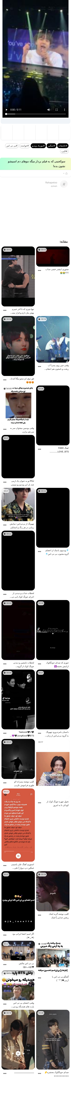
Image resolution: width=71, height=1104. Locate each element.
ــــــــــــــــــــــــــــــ (24, 1072)
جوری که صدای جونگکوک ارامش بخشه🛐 (57, 664)
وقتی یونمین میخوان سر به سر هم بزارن (22, 430)
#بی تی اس (11, 145)
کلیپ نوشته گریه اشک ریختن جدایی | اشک (59, 916)
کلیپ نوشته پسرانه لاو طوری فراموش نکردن (24, 783)
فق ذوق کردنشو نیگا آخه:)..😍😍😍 (22, 380)
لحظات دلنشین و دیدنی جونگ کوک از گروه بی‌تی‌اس (23, 664)
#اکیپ (64, 151)
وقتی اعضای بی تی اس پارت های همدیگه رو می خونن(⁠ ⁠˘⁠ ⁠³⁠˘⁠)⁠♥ (23, 1005)
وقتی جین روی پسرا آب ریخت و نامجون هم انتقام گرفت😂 (57, 367)
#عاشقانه (62, 145)
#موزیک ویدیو (38, 145)
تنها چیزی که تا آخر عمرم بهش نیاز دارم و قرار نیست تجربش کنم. (22, 311)
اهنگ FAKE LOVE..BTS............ (59, 450)
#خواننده (25, 145)
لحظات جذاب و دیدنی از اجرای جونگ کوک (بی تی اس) (23, 595)
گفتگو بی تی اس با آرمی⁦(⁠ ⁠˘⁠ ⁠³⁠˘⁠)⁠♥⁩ (60, 978)
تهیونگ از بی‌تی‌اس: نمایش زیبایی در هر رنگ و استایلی (22, 525)
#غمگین (51, 145)
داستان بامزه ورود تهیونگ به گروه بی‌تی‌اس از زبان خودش (57, 734)
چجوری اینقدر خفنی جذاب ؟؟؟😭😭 (57, 271)
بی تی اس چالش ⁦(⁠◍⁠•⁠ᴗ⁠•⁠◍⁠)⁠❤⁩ (26, 965)
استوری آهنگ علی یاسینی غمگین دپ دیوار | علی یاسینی (22, 866)
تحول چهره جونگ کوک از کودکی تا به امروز (58, 803)
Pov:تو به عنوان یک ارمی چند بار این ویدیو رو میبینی (22, 483)
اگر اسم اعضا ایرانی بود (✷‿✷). (23, 935)
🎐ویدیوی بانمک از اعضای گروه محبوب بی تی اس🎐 (57, 552)
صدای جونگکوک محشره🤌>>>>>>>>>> (56, 1074)
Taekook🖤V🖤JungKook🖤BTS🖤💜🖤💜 (21, 734)
